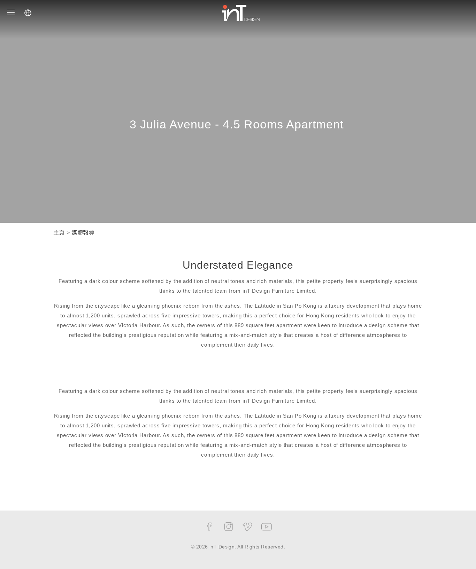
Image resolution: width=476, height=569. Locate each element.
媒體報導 (82, 233)
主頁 (59, 233)
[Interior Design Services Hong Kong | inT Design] (241, 12)
